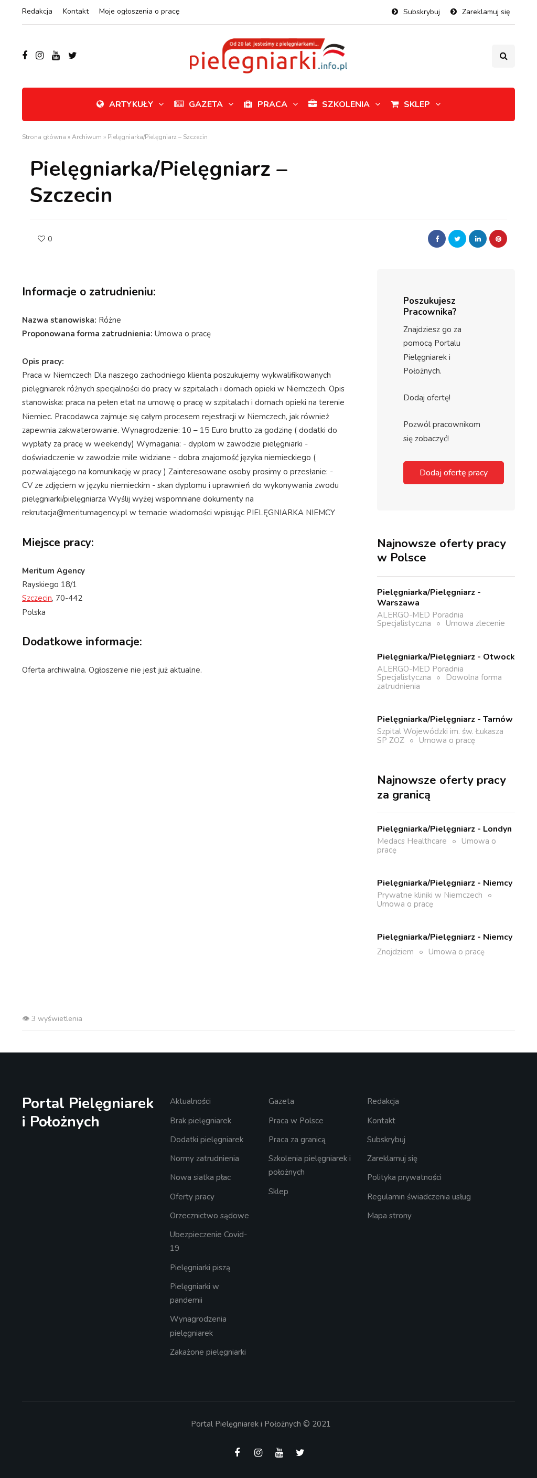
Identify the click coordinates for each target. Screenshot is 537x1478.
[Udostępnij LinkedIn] (478, 239)
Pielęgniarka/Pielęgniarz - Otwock (446, 657)
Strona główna (44, 137)
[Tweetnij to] (457, 239)
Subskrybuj (421, 12)
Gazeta (206, 104)
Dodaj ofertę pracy (454, 473)
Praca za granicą (297, 1139)
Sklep (417, 104)
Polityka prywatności (404, 1177)
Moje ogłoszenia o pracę (139, 11)
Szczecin (37, 598)
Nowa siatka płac (200, 1177)
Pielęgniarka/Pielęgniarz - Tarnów (445, 719)
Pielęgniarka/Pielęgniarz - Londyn (444, 829)
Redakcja (37, 11)
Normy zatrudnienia (204, 1158)
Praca (272, 104)
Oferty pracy (192, 1197)
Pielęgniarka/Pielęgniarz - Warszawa (429, 598)
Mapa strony (389, 1215)
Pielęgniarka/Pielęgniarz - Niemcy (444, 883)
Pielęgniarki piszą (200, 1267)
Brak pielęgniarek (200, 1120)
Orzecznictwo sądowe (209, 1215)
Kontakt (76, 11)
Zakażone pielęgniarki (208, 1352)
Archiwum (87, 137)
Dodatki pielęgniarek (206, 1139)
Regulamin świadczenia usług (419, 1197)
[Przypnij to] (498, 239)
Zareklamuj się (486, 12)
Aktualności (190, 1101)
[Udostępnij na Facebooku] (437, 239)
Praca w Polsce (296, 1120)
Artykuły (131, 104)
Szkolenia (346, 104)
